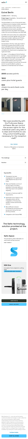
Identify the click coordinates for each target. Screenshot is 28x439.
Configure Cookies (14, 432)
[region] (14, 426)
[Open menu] (26, 2)
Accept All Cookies (14, 436)
